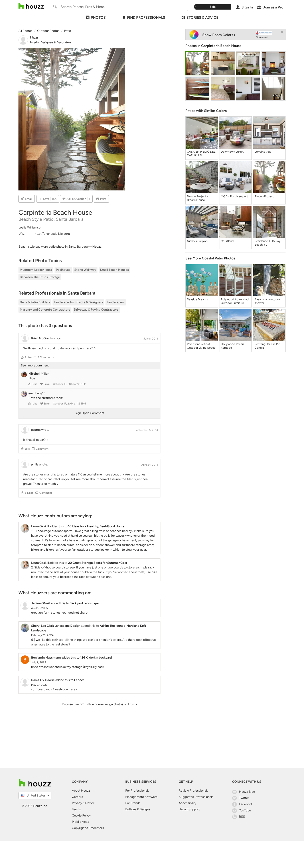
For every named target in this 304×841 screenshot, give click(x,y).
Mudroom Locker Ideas (36, 270)
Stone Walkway (85, 270)
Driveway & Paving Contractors (96, 309)
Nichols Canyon (197, 241)
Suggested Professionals (196, 797)
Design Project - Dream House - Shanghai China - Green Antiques (198, 198)
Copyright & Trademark (88, 828)
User (34, 37)
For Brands (132, 803)
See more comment (35, 365)
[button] (22, 357)
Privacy (77, 803)
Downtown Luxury (232, 151)
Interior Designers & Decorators (50, 42)
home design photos (109, 704)
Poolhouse (63, 270)
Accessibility (187, 803)
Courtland (227, 241)
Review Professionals (193, 790)
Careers (77, 797)
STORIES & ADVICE (202, 17)
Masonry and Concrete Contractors (45, 309)
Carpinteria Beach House (221, 46)
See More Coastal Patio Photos (210, 258)
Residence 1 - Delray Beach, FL (267, 242)
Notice (90, 803)
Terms (76, 809)
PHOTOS (98, 17)
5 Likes (29, 492)
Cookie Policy (81, 815)
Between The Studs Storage (40, 277)
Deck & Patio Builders (35, 302)
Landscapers (116, 302)
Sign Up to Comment (89, 413)
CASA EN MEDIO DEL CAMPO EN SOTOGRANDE (201, 153)
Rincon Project (264, 196)
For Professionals (137, 790)
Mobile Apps (80, 822)
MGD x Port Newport (234, 196)
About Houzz (81, 790)
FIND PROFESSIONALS (146, 17)
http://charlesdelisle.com (52, 234)
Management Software (141, 797)
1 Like (28, 357)
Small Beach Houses (114, 270)
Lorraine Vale (263, 151)
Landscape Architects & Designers (78, 302)
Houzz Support (189, 809)
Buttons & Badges (137, 809)
